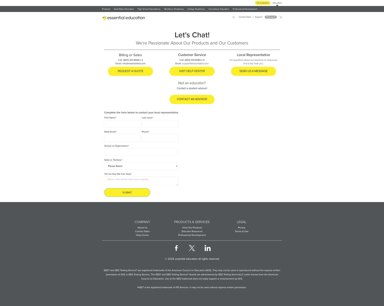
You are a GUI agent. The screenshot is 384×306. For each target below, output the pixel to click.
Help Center (142, 235)
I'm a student (263, 2)
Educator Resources (192, 231)
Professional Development (192, 235)
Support (258, 17)
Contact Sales (245, 17)
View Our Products (192, 227)
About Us (142, 227)
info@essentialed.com (134, 63)
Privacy (241, 227)
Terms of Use (241, 231)
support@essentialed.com (195, 63)
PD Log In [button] (270, 17)
